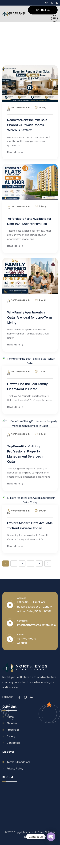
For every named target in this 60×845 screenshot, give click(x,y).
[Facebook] (46, 3)
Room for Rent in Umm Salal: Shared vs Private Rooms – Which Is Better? (28, 125)
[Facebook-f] (19, 697)
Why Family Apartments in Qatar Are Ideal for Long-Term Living (29, 317)
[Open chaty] (51, 836)
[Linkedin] (57, 3)
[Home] (13, 13)
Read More (13, 152)
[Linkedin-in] (31, 697)
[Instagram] (52, 3)
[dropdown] (54, 18)
